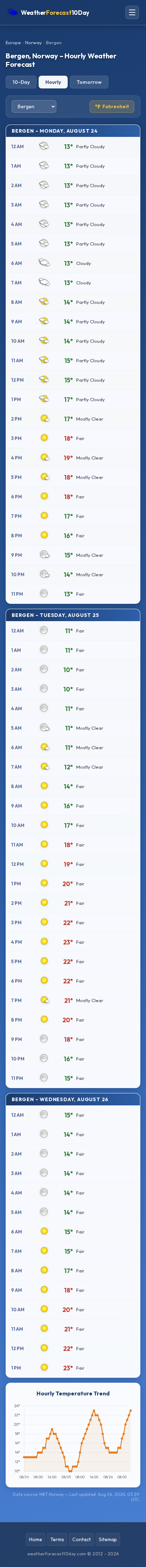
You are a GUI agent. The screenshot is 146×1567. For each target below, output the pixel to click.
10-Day (21, 82)
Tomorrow (89, 82)
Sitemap (108, 1539)
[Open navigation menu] (132, 12)
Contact (81, 1539)
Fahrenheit (112, 106)
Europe (13, 42)
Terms (57, 1539)
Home (35, 1539)
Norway (33, 42)
